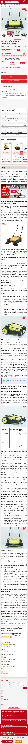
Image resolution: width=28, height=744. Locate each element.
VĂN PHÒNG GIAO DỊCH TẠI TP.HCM (11, 723)
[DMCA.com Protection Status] (18, 741)
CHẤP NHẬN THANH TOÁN (8, 734)
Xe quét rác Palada (15, 4)
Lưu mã (22, 63)
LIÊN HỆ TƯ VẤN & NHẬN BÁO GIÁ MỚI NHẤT (13, 623)
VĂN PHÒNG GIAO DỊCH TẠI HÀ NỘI (11, 720)
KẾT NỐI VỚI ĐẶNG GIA (7, 732)
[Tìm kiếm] (19, 2)
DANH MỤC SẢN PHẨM (7, 730)
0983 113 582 (8, 741)
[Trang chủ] (1, 4)
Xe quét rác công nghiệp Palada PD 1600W (6, 158)
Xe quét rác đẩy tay (5, 6)
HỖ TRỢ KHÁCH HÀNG (7, 725)
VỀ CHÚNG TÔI (5, 727)
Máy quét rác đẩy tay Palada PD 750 (17, 158)
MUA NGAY (15, 77)
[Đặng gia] (2, 2)
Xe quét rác (6, 4)
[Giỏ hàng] (23, 2)
